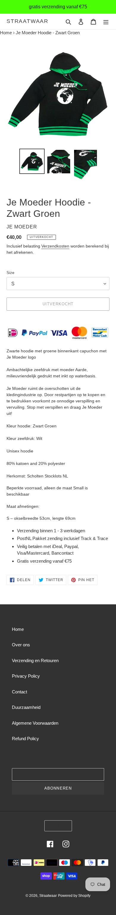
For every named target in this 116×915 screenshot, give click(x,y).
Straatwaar (27, 21)
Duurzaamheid (26, 707)
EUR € (56, 825)
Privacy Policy (26, 676)
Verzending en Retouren (35, 660)
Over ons (21, 644)
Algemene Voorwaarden (35, 723)
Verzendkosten (55, 246)
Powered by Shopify (74, 896)
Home (6, 32)
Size (10, 272)
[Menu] (106, 21)
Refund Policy (25, 738)
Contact (19, 691)
